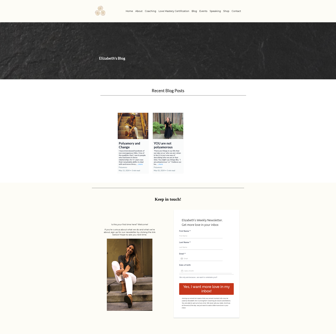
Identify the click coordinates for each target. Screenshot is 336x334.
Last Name (185, 242)
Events (203, 11)
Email (182, 254)
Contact (236, 11)
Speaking (215, 11)
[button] (133, 143)
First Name (185, 231)
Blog (194, 11)
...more (140, 164)
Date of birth (185, 265)
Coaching (150, 11)
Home (129, 11)
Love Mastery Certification (174, 11)
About (139, 11)
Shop (226, 11)
